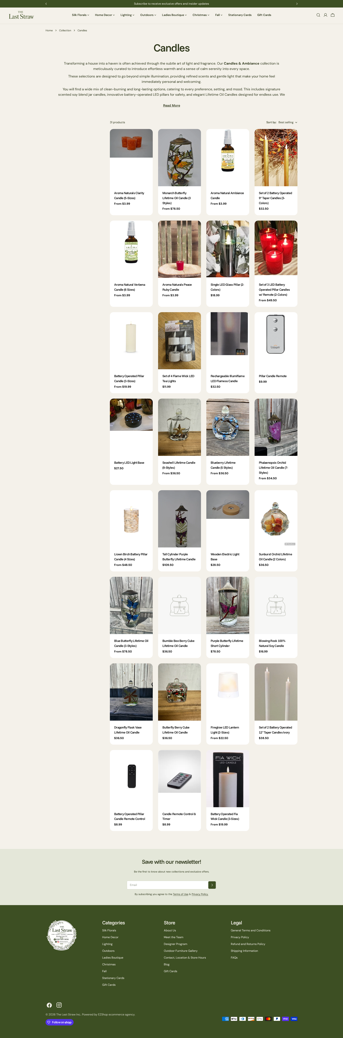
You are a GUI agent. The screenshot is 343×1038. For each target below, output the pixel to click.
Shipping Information (244, 951)
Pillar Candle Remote (273, 376)
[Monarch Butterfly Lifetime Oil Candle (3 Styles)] (179, 157)
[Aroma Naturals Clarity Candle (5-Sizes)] (131, 157)
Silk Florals (109, 930)
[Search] (318, 15)
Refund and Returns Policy (248, 944)
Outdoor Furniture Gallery (181, 951)
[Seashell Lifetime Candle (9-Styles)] (179, 427)
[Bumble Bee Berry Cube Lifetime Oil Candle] (179, 605)
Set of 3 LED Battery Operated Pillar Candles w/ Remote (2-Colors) (274, 289)
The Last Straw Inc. (68, 1014)
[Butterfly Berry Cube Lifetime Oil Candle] (179, 692)
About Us (170, 930)
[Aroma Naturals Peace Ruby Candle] (179, 249)
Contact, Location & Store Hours (185, 957)
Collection (65, 30)
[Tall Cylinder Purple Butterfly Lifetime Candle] (179, 518)
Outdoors (108, 951)
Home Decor (110, 937)
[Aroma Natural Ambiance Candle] (227, 157)
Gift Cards (109, 985)
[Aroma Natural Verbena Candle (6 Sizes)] (131, 249)
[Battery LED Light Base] (131, 427)
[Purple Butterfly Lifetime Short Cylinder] (227, 605)
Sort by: (271, 122)
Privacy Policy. (200, 894)
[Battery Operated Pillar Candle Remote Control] (131, 778)
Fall (104, 971)
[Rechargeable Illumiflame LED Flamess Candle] (227, 340)
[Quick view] (147, 137)
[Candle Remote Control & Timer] (179, 778)
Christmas (109, 964)
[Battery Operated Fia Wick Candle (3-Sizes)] (227, 778)
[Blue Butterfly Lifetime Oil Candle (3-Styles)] (131, 605)
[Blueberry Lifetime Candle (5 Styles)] (227, 427)
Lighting (107, 944)
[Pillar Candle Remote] (276, 340)
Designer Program (175, 944)
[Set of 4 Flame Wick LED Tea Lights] (179, 340)
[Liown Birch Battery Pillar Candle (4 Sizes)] (131, 518)
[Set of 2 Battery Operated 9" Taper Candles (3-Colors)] (276, 157)
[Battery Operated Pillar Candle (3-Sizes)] (131, 340)
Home (49, 30)
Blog (167, 964)
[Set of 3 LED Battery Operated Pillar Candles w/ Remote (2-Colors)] (276, 249)
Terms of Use (180, 894)
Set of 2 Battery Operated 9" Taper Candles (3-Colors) (275, 198)
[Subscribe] (212, 885)
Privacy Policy (240, 937)
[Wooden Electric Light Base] (227, 518)
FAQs (234, 957)
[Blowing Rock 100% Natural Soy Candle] (276, 605)
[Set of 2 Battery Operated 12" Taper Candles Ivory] (276, 692)
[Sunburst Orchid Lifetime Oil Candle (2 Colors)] (276, 518)
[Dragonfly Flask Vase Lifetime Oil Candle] (131, 692)
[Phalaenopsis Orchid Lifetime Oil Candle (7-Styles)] (276, 427)
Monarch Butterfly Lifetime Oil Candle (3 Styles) (176, 198)
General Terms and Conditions (250, 930)
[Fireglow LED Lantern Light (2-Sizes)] (227, 692)
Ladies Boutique (112, 957)
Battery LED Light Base (129, 462)
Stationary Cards (113, 978)
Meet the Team (173, 937)
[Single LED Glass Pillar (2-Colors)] (227, 249)
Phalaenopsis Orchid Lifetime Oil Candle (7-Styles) (273, 467)
